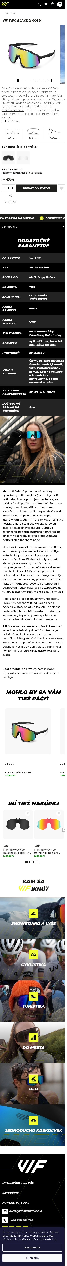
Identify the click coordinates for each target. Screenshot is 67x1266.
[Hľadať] (39, 4)
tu (55, 1239)
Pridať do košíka (36, 188)
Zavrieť (25, 195)
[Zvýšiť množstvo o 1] (13, 188)
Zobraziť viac (10, 121)
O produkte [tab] (9, 227)
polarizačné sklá (13, 110)
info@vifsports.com (25, 1211)
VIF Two (35, 257)
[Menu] (59, 4)
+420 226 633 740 (21, 1220)
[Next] (64, 830)
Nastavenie (32, 1247)
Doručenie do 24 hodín (46, 218)
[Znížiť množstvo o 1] (3, 188)
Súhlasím (32, 1258)
